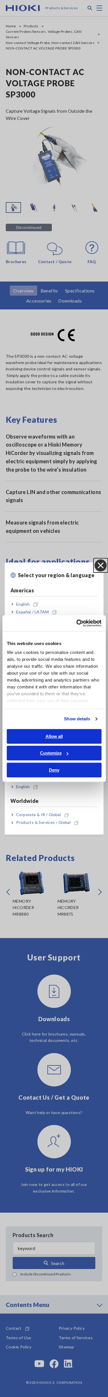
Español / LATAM (32, 611)
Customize (51, 753)
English (23, 604)
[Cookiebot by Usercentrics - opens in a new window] (76, 623)
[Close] (100, 565)
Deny (54, 770)
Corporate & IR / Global (38, 814)
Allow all (54, 736)
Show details (77, 718)
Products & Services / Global (43, 822)
